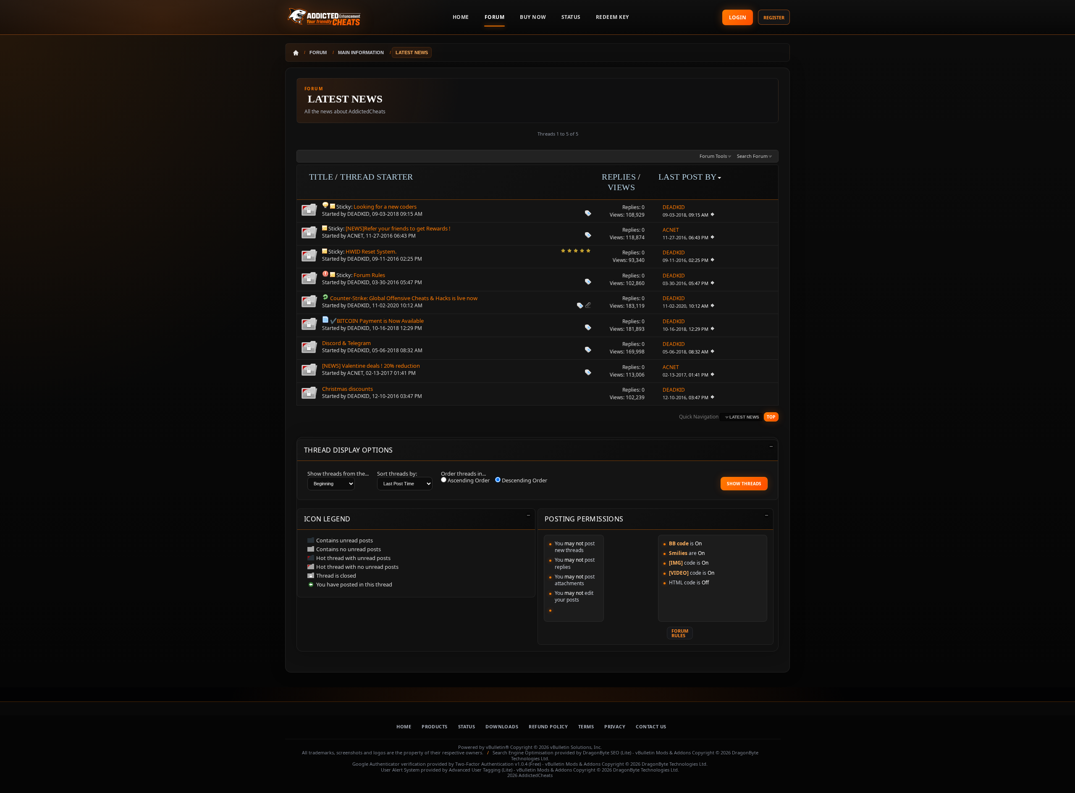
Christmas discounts (347, 389)
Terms (586, 726)
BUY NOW (533, 17)
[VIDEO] (679, 572)
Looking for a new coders (385, 206)
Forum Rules (369, 275)
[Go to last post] (712, 215)
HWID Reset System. (371, 251)
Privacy (614, 726)
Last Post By (687, 176)
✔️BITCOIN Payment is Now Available (377, 321)
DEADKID (358, 213)
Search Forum (752, 156)
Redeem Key (612, 17)
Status (571, 17)
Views (621, 187)
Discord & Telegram (346, 343)
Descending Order (524, 480)
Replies (619, 176)
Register (773, 17)
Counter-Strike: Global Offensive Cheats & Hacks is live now (403, 298)
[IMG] (676, 562)
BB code (679, 543)
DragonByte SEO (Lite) (607, 752)
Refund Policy (548, 726)
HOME (461, 17)
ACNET (355, 235)
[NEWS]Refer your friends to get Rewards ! (398, 228)
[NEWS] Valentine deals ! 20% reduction (371, 365)
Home (403, 726)
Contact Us (651, 726)
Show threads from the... (338, 473)
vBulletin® (497, 747)
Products (435, 726)
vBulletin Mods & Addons (663, 752)
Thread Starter (376, 176)
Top (771, 417)
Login (737, 17)
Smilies (678, 553)
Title (321, 176)
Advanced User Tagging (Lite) (480, 770)
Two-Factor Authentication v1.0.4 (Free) (498, 764)
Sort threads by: (397, 473)
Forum (495, 17)
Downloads (501, 726)
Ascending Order (468, 480)
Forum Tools (713, 156)
